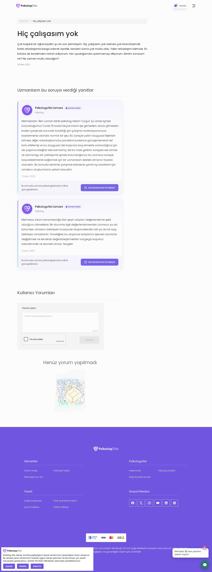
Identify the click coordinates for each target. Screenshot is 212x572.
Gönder (89, 340)
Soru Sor (24, 21)
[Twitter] (141, 503)
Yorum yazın (29, 308)
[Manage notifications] (204, 547)
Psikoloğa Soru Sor (33, 477)
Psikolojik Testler (62, 470)
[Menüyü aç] (193, 5)
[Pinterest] (174, 503)
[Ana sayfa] (26, 6)
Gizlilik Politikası (61, 507)
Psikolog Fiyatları (166, 470)
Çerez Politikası (31, 507)
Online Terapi (30, 470)
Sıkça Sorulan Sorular (140, 477)
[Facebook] (132, 503)
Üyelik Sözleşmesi (33, 500)
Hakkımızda (135, 470)
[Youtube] (157, 503)
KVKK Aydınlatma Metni (65, 500)
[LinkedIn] (166, 503)
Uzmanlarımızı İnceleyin (101, 187)
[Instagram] (149, 503)
